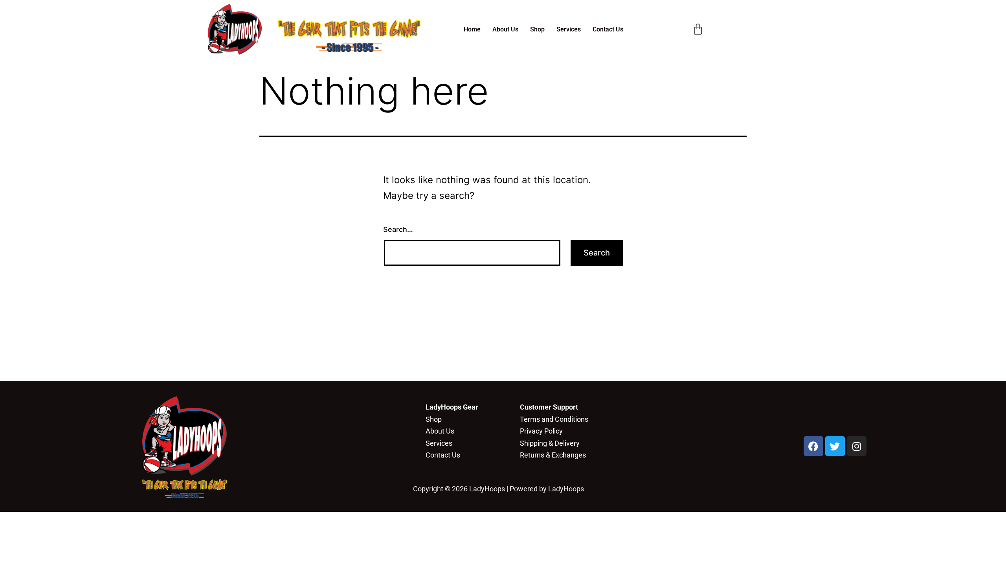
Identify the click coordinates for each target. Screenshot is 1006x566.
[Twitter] (835, 446)
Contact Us (608, 29)
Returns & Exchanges (553, 455)
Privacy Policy (541, 431)
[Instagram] (856, 446)
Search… (398, 229)
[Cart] (698, 29)
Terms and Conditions (554, 419)
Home (472, 29)
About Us (505, 29)
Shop (537, 29)
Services (568, 29)
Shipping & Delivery (550, 443)
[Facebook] (813, 446)
